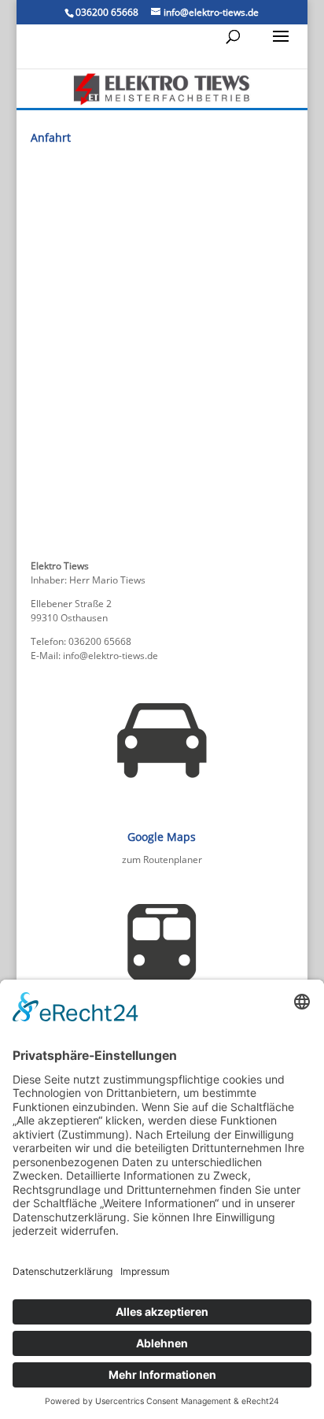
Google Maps (161, 836)
